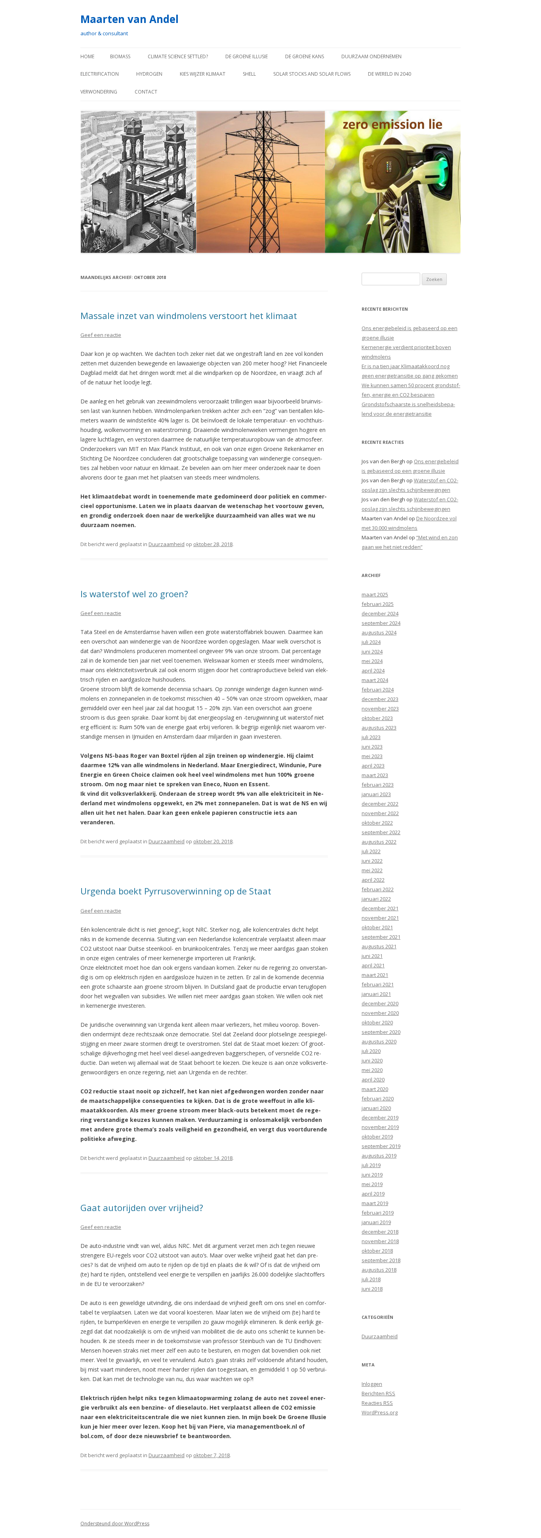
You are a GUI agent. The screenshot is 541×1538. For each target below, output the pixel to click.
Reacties (377, 1402)
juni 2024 (372, 651)
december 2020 (380, 1003)
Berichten (378, 1393)
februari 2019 (378, 1212)
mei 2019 (372, 1184)
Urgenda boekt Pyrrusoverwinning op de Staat (175, 891)
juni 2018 (372, 1288)
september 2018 (381, 1260)
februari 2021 (378, 984)
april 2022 (373, 879)
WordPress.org (380, 1412)
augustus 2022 (379, 841)
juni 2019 (372, 1174)
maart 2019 (375, 1203)
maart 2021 (375, 974)
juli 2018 (371, 1279)
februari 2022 (378, 889)
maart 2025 (375, 594)
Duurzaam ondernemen (371, 56)
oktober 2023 (377, 718)
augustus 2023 (379, 727)
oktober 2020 (377, 1022)
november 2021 (380, 917)
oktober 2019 (377, 1136)
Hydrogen (149, 74)
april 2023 (373, 765)
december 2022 (380, 803)
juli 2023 (371, 737)
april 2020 (373, 1079)
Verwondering (98, 91)
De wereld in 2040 (389, 74)
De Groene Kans (304, 56)
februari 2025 (378, 604)
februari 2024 (378, 689)
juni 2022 (372, 860)
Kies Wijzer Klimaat (202, 74)
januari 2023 (376, 794)
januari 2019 (376, 1222)
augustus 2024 (379, 632)
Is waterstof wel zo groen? (134, 594)
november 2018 (380, 1241)
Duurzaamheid (167, 544)
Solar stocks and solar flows (312, 74)
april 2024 (373, 670)
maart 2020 (375, 1089)
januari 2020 (376, 1108)
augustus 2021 (379, 946)
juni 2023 (372, 746)
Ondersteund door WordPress (114, 1523)
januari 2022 (376, 898)
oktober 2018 (377, 1250)
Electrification (99, 74)
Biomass (120, 56)
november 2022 (380, 813)
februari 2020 (378, 1098)
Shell (249, 74)
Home (87, 56)
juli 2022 (371, 851)
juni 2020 (372, 1060)
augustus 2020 (379, 1041)
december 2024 (380, 613)
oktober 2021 (377, 927)
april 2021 (373, 965)
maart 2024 (375, 680)
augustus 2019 (379, 1155)
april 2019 (373, 1193)
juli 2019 (371, 1165)
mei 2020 (372, 1070)
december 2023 (380, 699)
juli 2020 (371, 1051)
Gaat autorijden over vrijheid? (141, 1207)
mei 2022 (372, 870)
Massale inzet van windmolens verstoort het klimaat (188, 315)
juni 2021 (372, 955)
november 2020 (380, 1012)
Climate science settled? (178, 56)
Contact (146, 91)
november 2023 (380, 708)
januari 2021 (376, 993)
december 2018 (380, 1231)
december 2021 (380, 908)
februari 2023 (378, 784)
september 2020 (381, 1032)
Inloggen (372, 1383)
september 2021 (381, 936)
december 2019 (380, 1117)
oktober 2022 (377, 822)
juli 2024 (371, 642)
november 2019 (380, 1127)
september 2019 (381, 1146)
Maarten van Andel (129, 19)
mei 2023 (372, 756)
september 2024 (381, 623)
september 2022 (381, 832)
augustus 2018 (379, 1269)
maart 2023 (375, 775)
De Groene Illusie (246, 56)
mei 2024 (372, 661)
